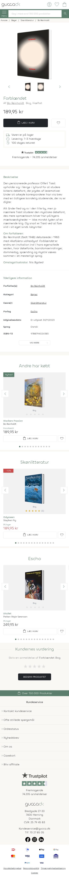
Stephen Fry (9, 520)
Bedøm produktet (34, 676)
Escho (34, 311)
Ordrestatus (11, 729)
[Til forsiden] (11, 4)
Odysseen (9, 517)
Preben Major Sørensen (15, 616)
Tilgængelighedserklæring (53, 868)
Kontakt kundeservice (18, 711)
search (65, 13)
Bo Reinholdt (15, 103)
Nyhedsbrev (11, 737)
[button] (9, 87)
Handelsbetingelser (12, 868)
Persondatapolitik (31, 868)
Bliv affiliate (11, 764)
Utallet (7, 613)
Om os (8, 746)
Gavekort (9, 755)
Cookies (34, 872)
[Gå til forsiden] (34, 804)
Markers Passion (13, 420)
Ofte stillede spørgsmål (19, 720)
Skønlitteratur (39, 303)
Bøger (34, 294)
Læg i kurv (26, 122)
